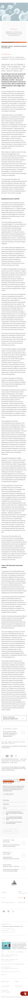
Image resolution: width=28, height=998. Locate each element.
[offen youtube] (7, 756)
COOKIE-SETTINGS (5, 991)
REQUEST (22, 902)
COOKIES (5, 986)
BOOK (20, 897)
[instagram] (16, 756)
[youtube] (4, 912)
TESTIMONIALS (8, 902)
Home (3, 892)
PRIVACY (19, 986)
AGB (16, 981)
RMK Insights (4, 46)
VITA (3, 897)
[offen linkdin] (12, 756)
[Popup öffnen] (23, 733)
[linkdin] (9, 912)
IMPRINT (5, 981)
